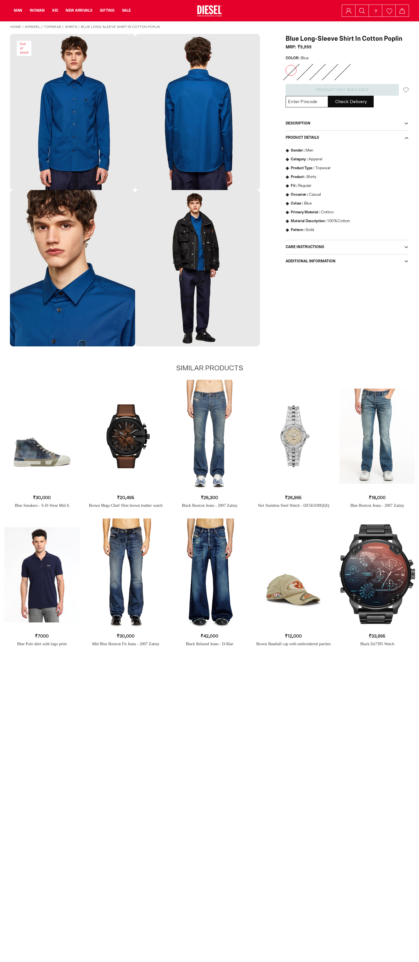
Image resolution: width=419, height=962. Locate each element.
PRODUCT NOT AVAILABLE (342, 90)
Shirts (71, 26)
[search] (362, 11)
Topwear (52, 26)
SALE (126, 11)
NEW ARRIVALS (79, 11)
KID (55, 11)
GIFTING (107, 11)
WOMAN (37, 11)
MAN (18, 11)
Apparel (32, 26)
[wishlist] (389, 11)
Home (15, 26)
